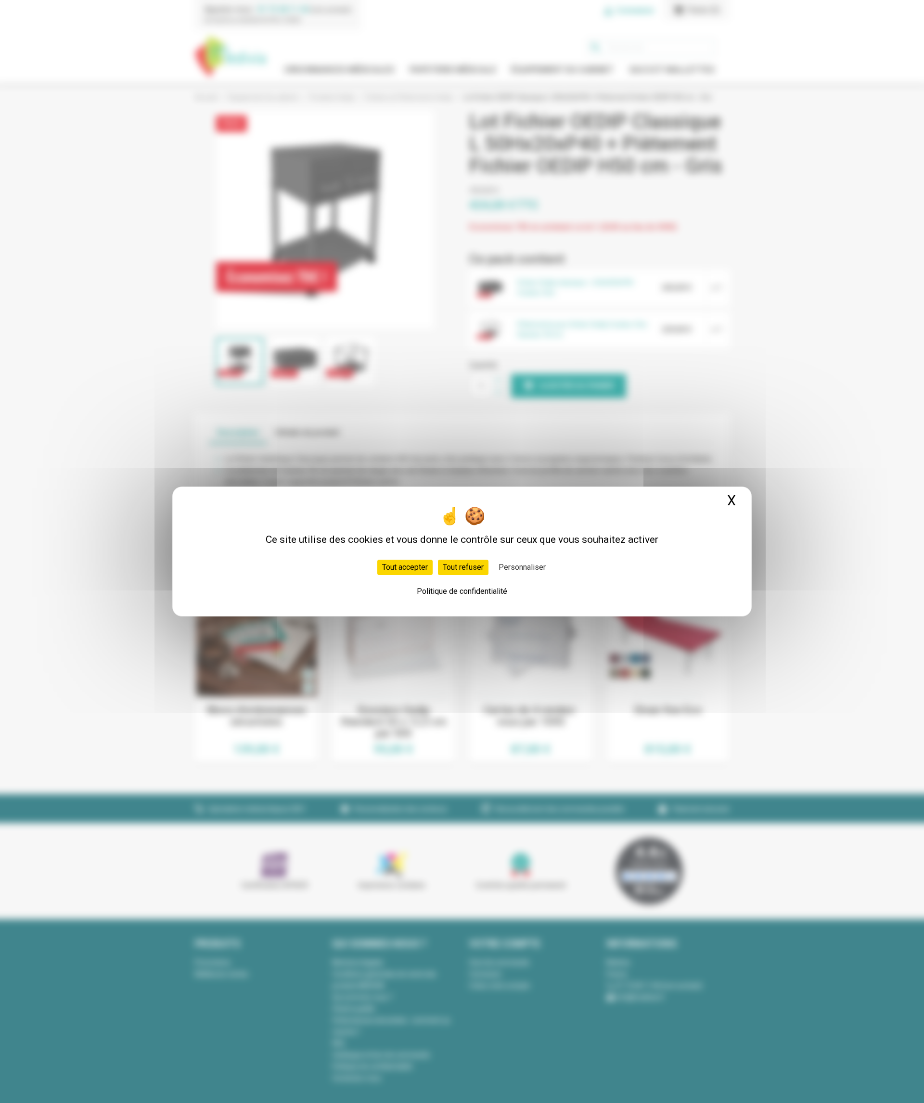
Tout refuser (463, 567)
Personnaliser (522, 567)
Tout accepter (405, 567)
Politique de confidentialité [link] (462, 591)
